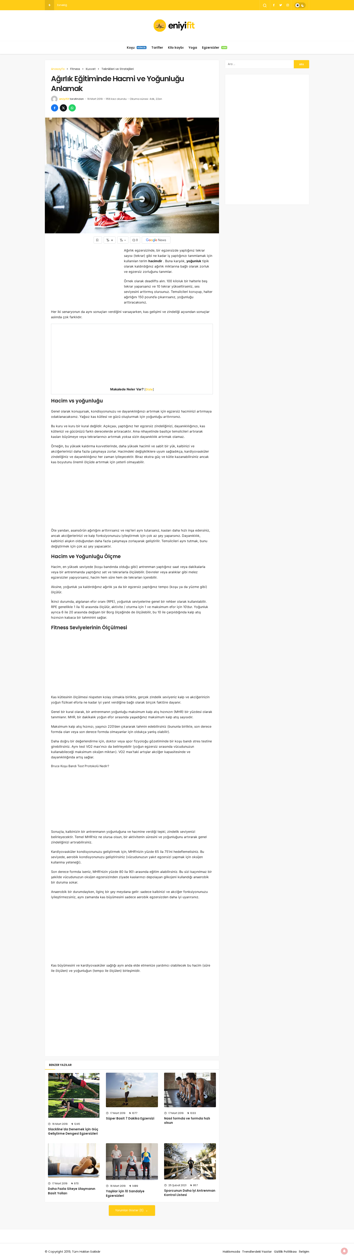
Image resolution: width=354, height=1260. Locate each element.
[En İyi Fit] (177, 25)
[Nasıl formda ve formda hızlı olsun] (190, 1090)
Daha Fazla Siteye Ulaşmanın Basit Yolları (71, 1191)
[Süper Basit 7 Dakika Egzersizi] (132, 1090)
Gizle (149, 389)
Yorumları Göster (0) (129, 1210)
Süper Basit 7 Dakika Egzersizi (130, 1118)
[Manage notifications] (344, 1251)
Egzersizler (214, 47)
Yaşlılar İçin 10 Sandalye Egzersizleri (125, 1193)
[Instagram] (287, 5)
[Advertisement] (85, 276)
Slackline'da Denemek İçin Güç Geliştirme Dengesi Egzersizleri (73, 1131)
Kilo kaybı (176, 47)
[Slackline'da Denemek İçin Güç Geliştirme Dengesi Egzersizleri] (74, 1095)
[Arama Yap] (265, 5)
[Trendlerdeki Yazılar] (49, 5)
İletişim (304, 1252)
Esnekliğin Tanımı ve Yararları (75, 5)
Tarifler (157, 47)
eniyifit (64, 99)
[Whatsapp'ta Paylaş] (72, 107)
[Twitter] (280, 5)
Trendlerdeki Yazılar (257, 1252)
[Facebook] (273, 5)
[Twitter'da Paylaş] (63, 107)
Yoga (192, 47)
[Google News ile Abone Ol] (156, 240)
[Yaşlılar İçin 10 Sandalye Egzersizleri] (132, 1161)
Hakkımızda (231, 1252)
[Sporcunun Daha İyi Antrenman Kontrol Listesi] (190, 1161)
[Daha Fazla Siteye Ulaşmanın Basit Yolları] (74, 1160)
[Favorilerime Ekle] (98, 240)
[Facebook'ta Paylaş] (54, 107)
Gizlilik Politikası (285, 1252)
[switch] (300, 5)
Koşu (136, 47)
